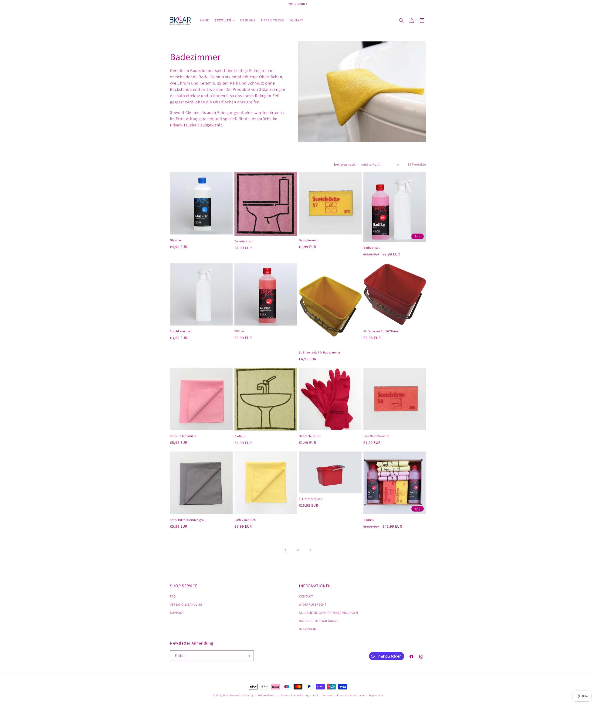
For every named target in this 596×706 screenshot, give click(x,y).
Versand (328, 695)
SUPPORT (177, 613)
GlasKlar (175, 240)
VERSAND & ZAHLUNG (186, 604)
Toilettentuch (243, 241)
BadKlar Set (371, 248)
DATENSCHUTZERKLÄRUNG (319, 621)
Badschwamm (308, 240)
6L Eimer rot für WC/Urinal (381, 331)
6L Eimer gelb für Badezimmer (319, 352)
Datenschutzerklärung (294, 695)
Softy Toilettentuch (183, 436)
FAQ (173, 596)
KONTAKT (306, 596)
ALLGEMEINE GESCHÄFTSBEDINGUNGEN (328, 613)
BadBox (368, 520)
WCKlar (239, 331)
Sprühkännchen (181, 331)
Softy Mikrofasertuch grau (188, 520)
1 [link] (285, 549)
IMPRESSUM (307, 629)
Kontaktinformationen (351, 695)
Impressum (376, 695)
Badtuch (240, 436)
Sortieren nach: (344, 164)
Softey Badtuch (245, 520)
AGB (315, 695)
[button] (224, 20)
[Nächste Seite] (310, 550)
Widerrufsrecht (267, 695)
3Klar (226, 695)
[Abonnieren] (248, 656)
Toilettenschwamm (376, 436)
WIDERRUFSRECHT (312, 604)
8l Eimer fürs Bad (310, 499)
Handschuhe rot (310, 436)
